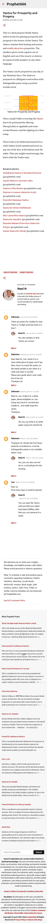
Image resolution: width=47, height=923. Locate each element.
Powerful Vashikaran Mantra (13, 737)
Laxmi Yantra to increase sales (18, 180)
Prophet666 (16, 4)
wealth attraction (15, 48)
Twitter (13, 891)
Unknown (15, 317)
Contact (30, 920)
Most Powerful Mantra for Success (15, 669)
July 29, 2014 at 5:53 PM (28, 317)
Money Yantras (26, 272)
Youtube (30, 891)
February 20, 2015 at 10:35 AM (30, 354)
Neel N (21, 333)
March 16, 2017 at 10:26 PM (25, 482)
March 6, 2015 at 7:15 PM (34, 417)
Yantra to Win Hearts (13, 188)
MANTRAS (6, 827)
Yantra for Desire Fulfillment (17, 208)
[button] (4, 25)
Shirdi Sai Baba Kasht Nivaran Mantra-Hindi (19, 623)
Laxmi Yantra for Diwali (14, 231)
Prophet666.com (33, 294)
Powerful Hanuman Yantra (15, 200)
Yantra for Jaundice (12, 219)
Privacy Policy (19, 920)
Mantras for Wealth (9, 782)
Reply (13, 348)
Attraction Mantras (9, 691)
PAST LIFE (6, 759)
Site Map (37, 920)
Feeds (6, 891)
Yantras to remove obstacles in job (19, 192)
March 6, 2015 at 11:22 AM (29, 391)
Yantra (40, 118)
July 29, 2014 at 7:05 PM (34, 333)
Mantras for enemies (10, 714)
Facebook (21, 891)
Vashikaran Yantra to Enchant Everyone (22, 173)
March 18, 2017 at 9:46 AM (28, 498)
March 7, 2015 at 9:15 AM (34, 458)
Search (39, 852)
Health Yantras (10, 272)
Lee (13, 482)
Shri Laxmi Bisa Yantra (14, 215)
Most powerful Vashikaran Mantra (15, 646)
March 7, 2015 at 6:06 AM (29, 438)
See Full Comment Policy (14, 600)
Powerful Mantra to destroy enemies (16, 804)
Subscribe (39, 891)
